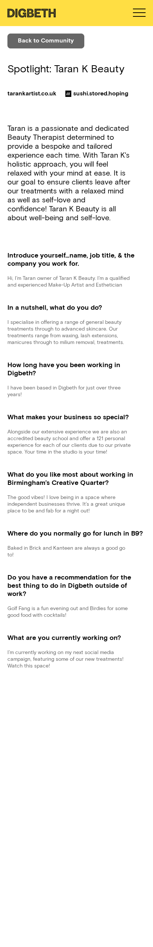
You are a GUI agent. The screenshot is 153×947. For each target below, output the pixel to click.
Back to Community (46, 40)
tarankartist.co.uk (31, 93)
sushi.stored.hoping (100, 93)
